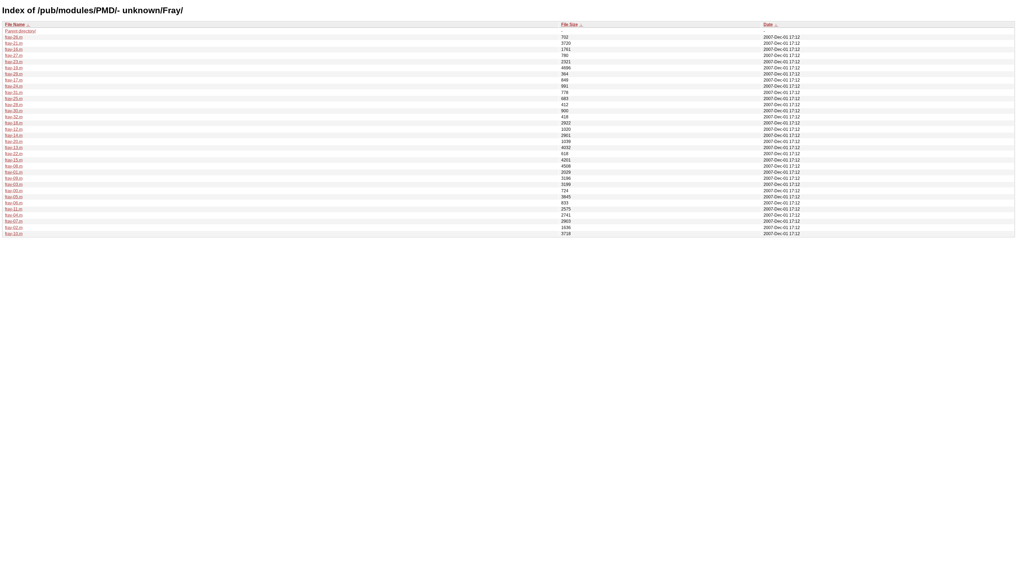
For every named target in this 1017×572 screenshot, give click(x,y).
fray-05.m (14, 197)
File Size (569, 24)
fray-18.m (14, 123)
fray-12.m (14, 129)
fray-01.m (14, 172)
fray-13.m (14, 147)
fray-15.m (14, 160)
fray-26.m (14, 37)
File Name (15, 24)
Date (768, 24)
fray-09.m (14, 178)
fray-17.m (14, 80)
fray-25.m (14, 98)
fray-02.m (14, 227)
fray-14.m (14, 135)
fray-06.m (14, 203)
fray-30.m (14, 111)
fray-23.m (14, 62)
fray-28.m (14, 104)
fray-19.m (14, 68)
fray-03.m (14, 184)
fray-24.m (14, 86)
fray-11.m (13, 209)
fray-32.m (14, 117)
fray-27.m (14, 55)
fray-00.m (14, 191)
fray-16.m (14, 49)
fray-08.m (14, 166)
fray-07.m (14, 221)
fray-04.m (14, 215)
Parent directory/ (20, 31)
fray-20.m (14, 141)
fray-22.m (14, 153)
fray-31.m (14, 92)
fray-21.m (14, 43)
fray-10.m (14, 233)
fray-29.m (14, 74)
